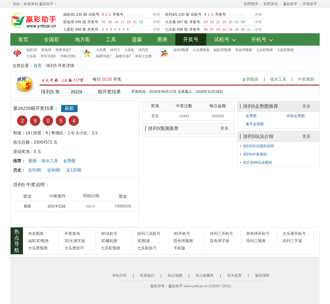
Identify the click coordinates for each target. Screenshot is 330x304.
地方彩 (82, 39)
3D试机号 (109, 233)
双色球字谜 (219, 241)
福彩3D (31, 50)
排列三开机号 (221, 233)
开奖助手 (310, 4)
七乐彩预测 (264, 50)
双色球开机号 (257, 233)
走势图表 (250, 79)
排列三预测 (256, 241)
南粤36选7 (63, 50)
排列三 (115, 50)
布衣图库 (36, 233)
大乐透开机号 (294, 233)
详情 (156, 14)
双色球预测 (243, 50)
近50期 (34, 170)
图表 (162, 39)
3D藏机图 (109, 241)
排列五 (143, 50)
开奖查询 (72, 233)
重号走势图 (255, 124)
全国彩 (51, 39)
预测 (32, 161)
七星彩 (129, 50)
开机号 (259, 39)
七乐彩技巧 (146, 248)
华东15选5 (48, 56)
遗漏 (136, 39)
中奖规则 (306, 79)
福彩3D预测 (222, 50)
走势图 (69, 161)
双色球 (46, 50)
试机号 (221, 39)
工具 (111, 39)
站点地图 (175, 275)
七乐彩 (31, 56)
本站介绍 (119, 275)
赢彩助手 (290, 4)
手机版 (179, 248)
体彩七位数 (143, 56)
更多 (224, 128)
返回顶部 (262, 275)
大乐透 (101, 50)
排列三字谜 (292, 241)
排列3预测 (180, 50)
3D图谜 (143, 241)
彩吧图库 (251, 4)
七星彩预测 (285, 50)
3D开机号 (182, 233)
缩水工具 (278, 79)
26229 (76, 92)
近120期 (73, 170)
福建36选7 (103, 56)
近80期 (53, 170)
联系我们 (147, 275)
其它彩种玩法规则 (257, 162)
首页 (23, 39)
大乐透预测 (201, 50)
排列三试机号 (148, 233)
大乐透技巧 (74, 248)
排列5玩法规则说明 (258, 146)
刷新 (69, 108)
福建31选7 (123, 56)
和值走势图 (296, 116)
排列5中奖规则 (255, 154)
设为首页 (234, 275)
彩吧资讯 (270, 4)
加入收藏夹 (205, 275)
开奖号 (191, 39)
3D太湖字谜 (74, 241)
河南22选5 (68, 56)
